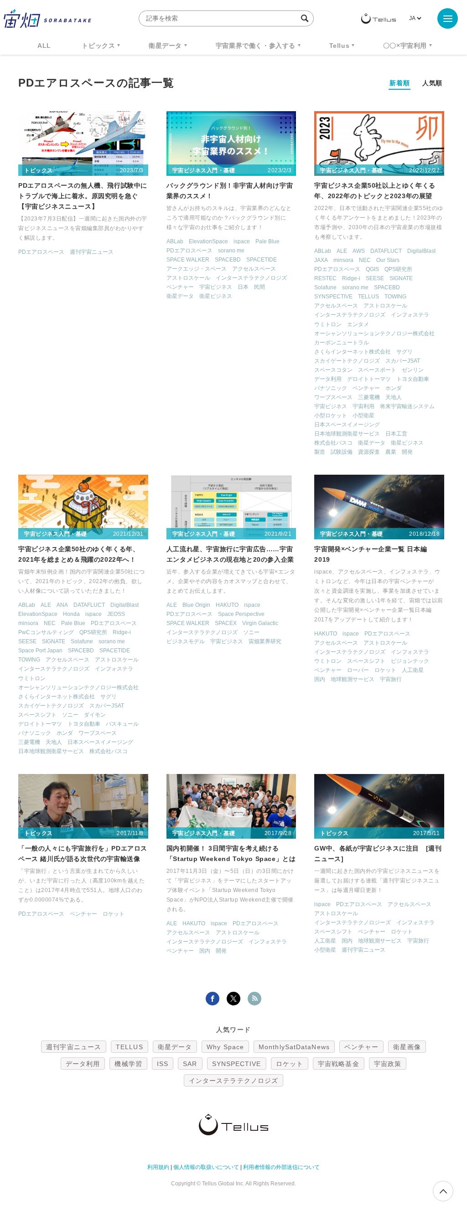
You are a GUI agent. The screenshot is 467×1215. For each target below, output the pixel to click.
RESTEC (325, 278)
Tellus (339, 45)
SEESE (375, 278)
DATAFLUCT (386, 251)
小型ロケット (330, 415)
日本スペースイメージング (347, 424)
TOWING (395, 296)
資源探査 (369, 452)
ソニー (70, 715)
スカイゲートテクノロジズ (347, 361)
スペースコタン (333, 370)
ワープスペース (333, 397)
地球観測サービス (352, 679)
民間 (259, 287)
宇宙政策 (387, 1063)
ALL (44, 45)
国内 (319, 679)
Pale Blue (267, 241)
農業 (390, 452)
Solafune (325, 287)
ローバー (358, 670)
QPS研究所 (398, 269)
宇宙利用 (363, 406)
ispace (242, 241)
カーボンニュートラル (341, 342)
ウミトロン (328, 324)
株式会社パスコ (333, 443)
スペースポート (377, 370)
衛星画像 (406, 1047)
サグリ (404, 352)
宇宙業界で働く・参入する (256, 45)
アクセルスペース (254, 269)
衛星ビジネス (215, 296)
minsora (343, 260)
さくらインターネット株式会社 (352, 352)
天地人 (393, 397)
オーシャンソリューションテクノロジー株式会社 (374, 333)
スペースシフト (37, 715)
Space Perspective (241, 614)
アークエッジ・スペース (196, 269)
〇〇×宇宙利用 (405, 45)
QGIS (372, 269)
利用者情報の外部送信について (281, 1167)
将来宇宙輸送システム (407, 406)
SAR (190, 1063)
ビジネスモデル (185, 641)
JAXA (321, 260)
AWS (359, 251)
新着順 (399, 83)
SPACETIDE (261, 259)
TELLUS (368, 296)
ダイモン (95, 715)
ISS (162, 1063)
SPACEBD (228, 259)
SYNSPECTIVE (333, 296)
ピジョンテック (410, 661)
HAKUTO (227, 605)
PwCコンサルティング (46, 632)
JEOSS (116, 614)
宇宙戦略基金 (338, 1063)
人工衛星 (413, 670)
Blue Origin (196, 605)
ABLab (174, 241)
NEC (365, 260)
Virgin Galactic (260, 623)
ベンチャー (180, 287)
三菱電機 (369, 397)
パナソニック (330, 388)
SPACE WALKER (187, 259)
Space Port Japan (40, 650)
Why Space (225, 1047)
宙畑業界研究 (265, 641)
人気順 (432, 83)
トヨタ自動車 (412, 379)
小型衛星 (363, 415)
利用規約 (158, 1167)
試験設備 (342, 452)
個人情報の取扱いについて (206, 1167)
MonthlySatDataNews (294, 1047)
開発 (407, 452)
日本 (243, 287)
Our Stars (388, 260)
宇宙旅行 (391, 679)
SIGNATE (401, 278)
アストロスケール (188, 278)
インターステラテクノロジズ (251, 278)
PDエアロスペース (41, 252)
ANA (62, 605)
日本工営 (396, 434)
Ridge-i (351, 278)
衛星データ (165, 45)
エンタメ (358, 324)
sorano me (231, 250)
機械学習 (128, 1063)
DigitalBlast (421, 251)
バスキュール (122, 724)
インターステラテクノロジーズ (204, 941)
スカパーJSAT (402, 361)
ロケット (385, 670)
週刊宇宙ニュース (92, 252)
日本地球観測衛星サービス (347, 434)
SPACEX (226, 623)
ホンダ (393, 388)
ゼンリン (413, 370)
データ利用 (328, 379)
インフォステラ (410, 315)
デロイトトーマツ (369, 379)
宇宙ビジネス (215, 287)
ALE (342, 251)
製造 (319, 452)
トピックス (98, 45)
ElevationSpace (208, 241)
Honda (71, 614)
